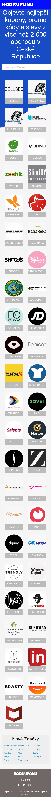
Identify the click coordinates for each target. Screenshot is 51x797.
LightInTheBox (37, 669)
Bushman (37, 640)
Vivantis (13, 527)
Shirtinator (37, 385)
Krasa (37, 498)
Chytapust (14, 299)
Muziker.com (23, 745)
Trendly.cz (14, 583)
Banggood (37, 697)
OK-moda (37, 555)
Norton (37, 441)
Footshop (13, 612)
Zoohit (13, 186)
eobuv (14, 157)
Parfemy (13, 498)
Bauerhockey (14, 243)
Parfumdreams (10, 745)
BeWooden (14, 669)
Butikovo (22, 749)
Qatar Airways (24, 760)
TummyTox (37, 756)
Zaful (37, 470)
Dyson (14, 555)
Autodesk (8, 753)
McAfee (14, 725)
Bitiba (14, 385)
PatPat (37, 527)
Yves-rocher (14, 640)
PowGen (7, 760)
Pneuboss (37, 612)
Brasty (14, 697)
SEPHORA (14, 470)
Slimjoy (37, 186)
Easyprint (8, 749)
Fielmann (37, 356)
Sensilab (14, 214)
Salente (13, 441)
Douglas (14, 328)
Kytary (37, 214)
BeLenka (37, 749)
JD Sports (37, 328)
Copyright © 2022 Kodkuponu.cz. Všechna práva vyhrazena (25, 793)
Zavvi (37, 413)
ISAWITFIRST (13, 356)
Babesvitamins (37, 271)
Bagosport (37, 299)
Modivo (37, 157)
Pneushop (13, 129)
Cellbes (14, 101)
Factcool (36, 745)
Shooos (14, 271)
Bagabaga (37, 243)
